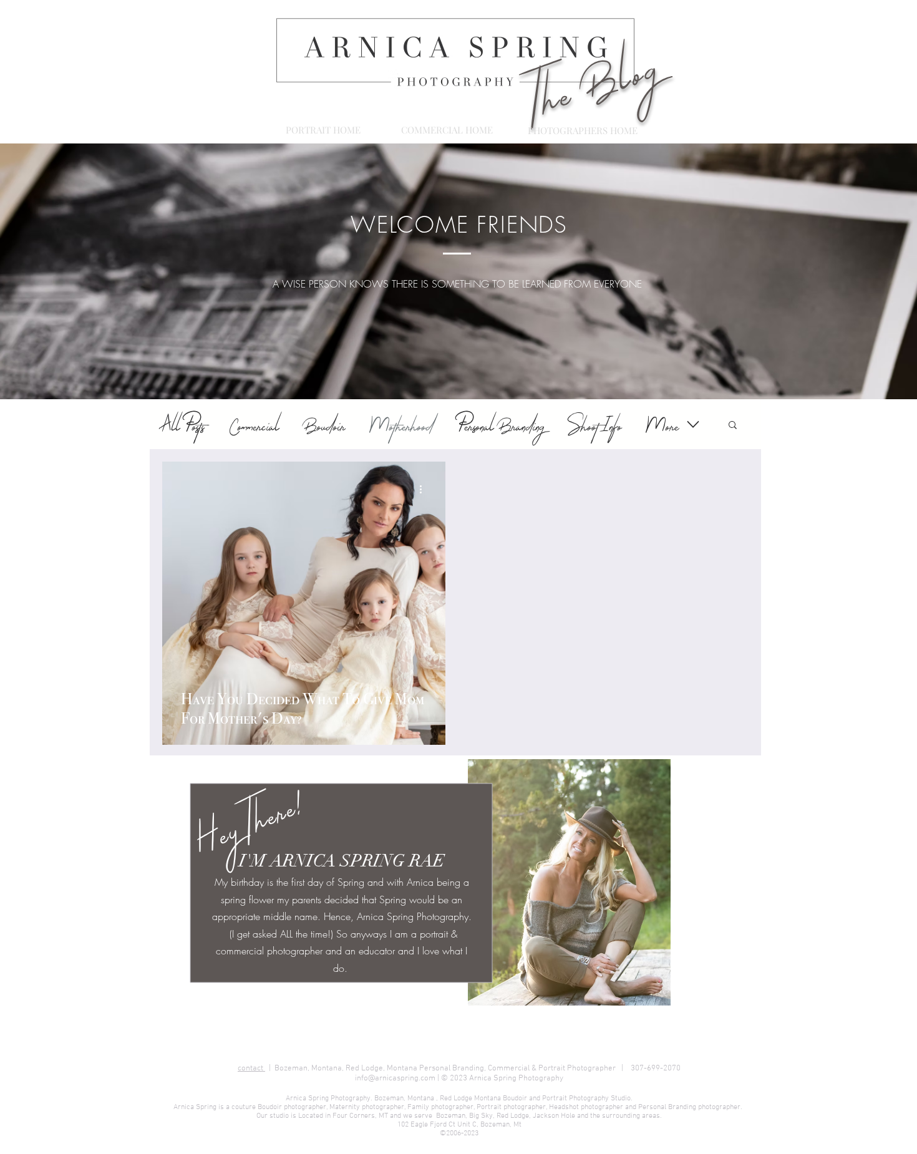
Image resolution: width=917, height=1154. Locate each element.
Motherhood (402, 424)
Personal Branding (501, 424)
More (663, 424)
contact (251, 1069)
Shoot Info (596, 424)
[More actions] (424, 489)
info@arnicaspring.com (395, 1079)
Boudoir (325, 424)
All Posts (183, 424)
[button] (733, 425)
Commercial (254, 424)
